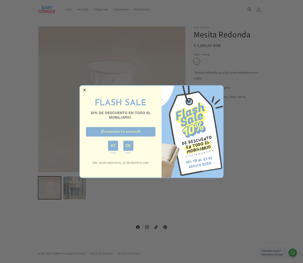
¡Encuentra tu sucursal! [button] (120, 132)
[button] (84, 90)
